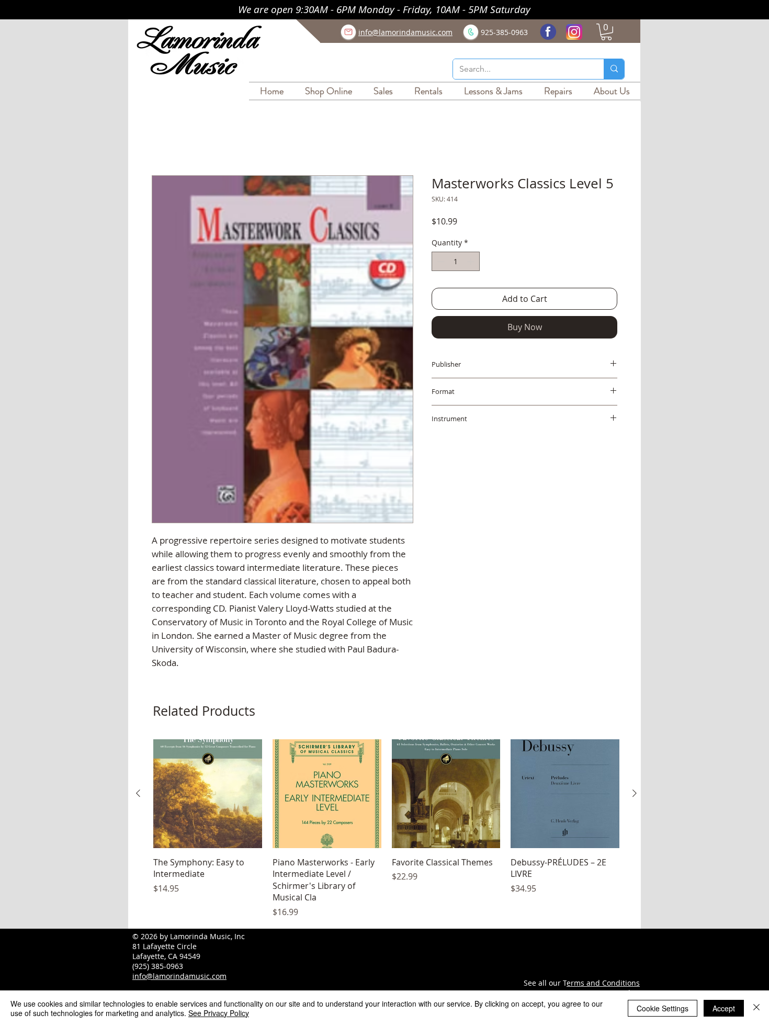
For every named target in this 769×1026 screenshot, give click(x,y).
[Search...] (614, 69)
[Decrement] (439, 263)
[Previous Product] (138, 794)
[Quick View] (207, 795)
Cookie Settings (662, 1008)
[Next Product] (634, 794)
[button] (606, 32)
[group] (386, 830)
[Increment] (471, 263)
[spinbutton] (455, 263)
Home (164, 139)
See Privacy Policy (218, 1013)
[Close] (756, 1008)
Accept (724, 1008)
